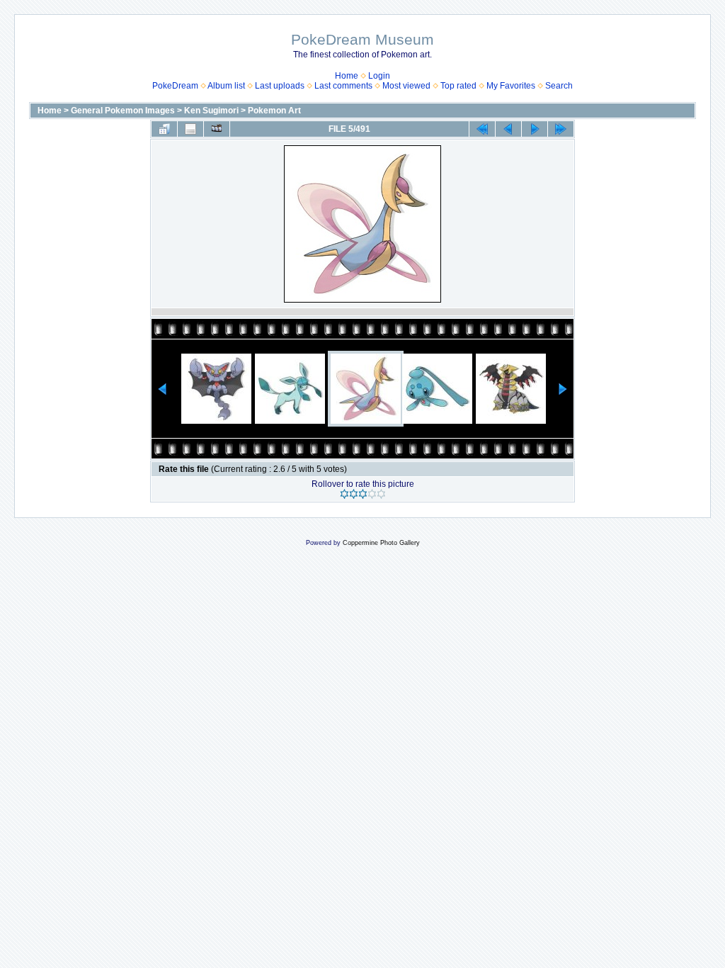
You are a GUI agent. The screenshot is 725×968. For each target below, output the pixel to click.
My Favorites (510, 86)
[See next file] (534, 129)
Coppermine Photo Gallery (381, 542)
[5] (381, 494)
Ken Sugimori (211, 111)
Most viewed (406, 86)
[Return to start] (482, 129)
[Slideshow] (216, 129)
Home (346, 76)
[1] (344, 494)
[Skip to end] (560, 129)
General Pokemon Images (123, 111)
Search (559, 86)
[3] (362, 494)
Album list (226, 86)
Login (379, 76)
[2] (353, 494)
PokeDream (175, 86)
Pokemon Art (274, 111)
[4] (372, 494)
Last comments (343, 86)
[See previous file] (508, 129)
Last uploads (279, 86)
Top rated (458, 86)
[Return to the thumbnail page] (164, 129)
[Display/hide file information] (190, 129)
